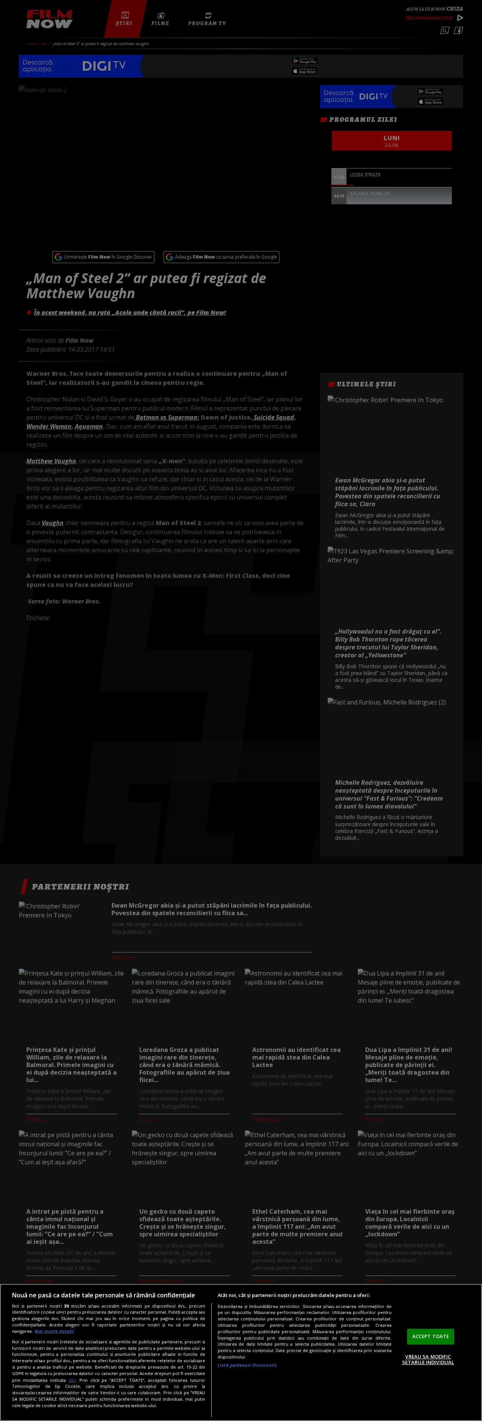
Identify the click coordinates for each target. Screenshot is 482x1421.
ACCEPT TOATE (430, 1336)
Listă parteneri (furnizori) (247, 1365)
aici (72, 1380)
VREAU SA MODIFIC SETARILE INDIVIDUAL (428, 1359)
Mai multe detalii (54, 1331)
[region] (241, 1352)
